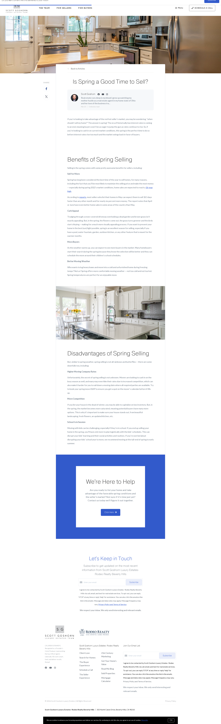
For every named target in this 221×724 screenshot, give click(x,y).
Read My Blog (107, 668)
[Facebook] (46, 667)
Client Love (84, 653)
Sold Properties (108, 673)
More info (144, 720)
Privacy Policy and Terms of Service (112, 604)
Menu (180, 8)
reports (82, 197)
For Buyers (85, 8)
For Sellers (64, 8)
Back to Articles (78, 68)
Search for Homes (87, 657)
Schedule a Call (86, 670)
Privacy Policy (170, 701)
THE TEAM (44, 8)
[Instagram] (55, 667)
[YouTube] (50, 667)
